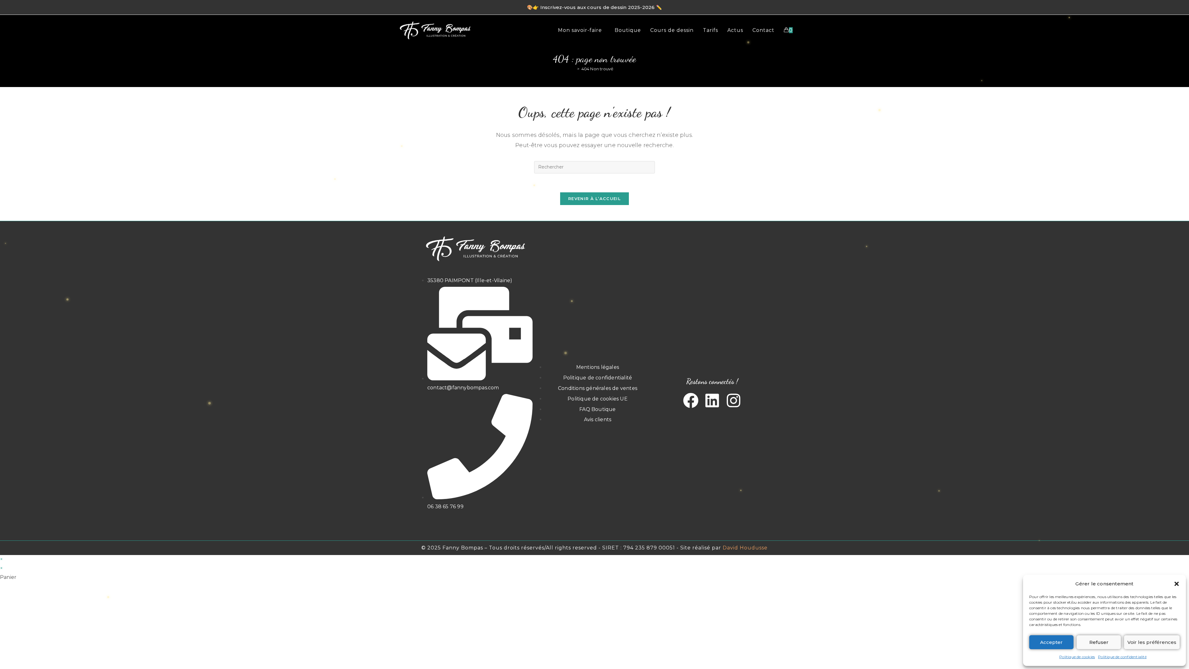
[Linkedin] (712, 400)
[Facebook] (691, 400)
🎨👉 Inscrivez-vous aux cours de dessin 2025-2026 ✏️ (594, 7)
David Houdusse (745, 548)
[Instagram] (733, 400)
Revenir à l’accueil (594, 198)
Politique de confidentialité (1122, 656)
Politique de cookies (1077, 656)
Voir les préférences (1151, 642)
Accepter (1051, 642)
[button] (1177, 584)
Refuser (1098, 642)
